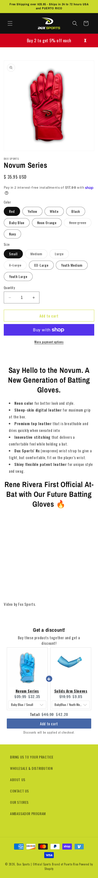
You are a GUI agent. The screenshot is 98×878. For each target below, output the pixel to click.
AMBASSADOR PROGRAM (28, 813)
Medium (38, 254)
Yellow (32, 211)
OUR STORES (19, 802)
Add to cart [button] (49, 719)
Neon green (80, 223)
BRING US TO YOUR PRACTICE (32, 757)
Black (75, 211)
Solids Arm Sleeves (70, 691)
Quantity (9, 287)
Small (13, 253)
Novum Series (27, 691)
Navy (12, 233)
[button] (10, 23)
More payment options (49, 342)
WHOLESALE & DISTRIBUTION (31, 768)
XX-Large (41, 265)
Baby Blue (16, 222)
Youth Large (18, 276)
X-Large (18, 266)
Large (62, 254)
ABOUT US (17, 779)
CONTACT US (19, 790)
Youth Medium (71, 265)
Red (12, 211)
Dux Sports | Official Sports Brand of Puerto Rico (47, 864)
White (54, 211)
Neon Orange (47, 222)
